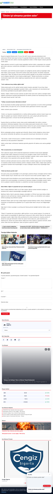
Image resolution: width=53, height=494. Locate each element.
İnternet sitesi (4, 302)
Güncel (7, 11)
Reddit (26, 52)
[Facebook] (3, 339)
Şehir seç (5, 327)
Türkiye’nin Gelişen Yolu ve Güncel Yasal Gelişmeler (14, 413)
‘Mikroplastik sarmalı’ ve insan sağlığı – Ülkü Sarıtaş (14, 411)
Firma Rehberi (23, 7)
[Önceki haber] (46, 349)
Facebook (14, 52)
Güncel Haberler (14, 7)
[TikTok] (19, 339)
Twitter (9, 52)
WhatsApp (21, 52)
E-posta (3, 296)
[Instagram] (11, 339)
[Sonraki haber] (49, 349)
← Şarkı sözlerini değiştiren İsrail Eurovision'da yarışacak (9, 227)
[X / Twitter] (7, 339)
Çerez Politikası (33, 7)
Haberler (3, 11)
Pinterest (31, 52)
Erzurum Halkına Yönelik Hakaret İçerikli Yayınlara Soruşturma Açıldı (17, 414)
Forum (41, 7)
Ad (2, 291)
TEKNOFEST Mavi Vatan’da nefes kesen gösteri (13, 410)
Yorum (3, 278)
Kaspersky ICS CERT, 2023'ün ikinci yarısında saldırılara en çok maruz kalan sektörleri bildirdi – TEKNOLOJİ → (35, 227)
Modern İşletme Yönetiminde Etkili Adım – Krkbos (13, 416)
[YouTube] (15, 339)
